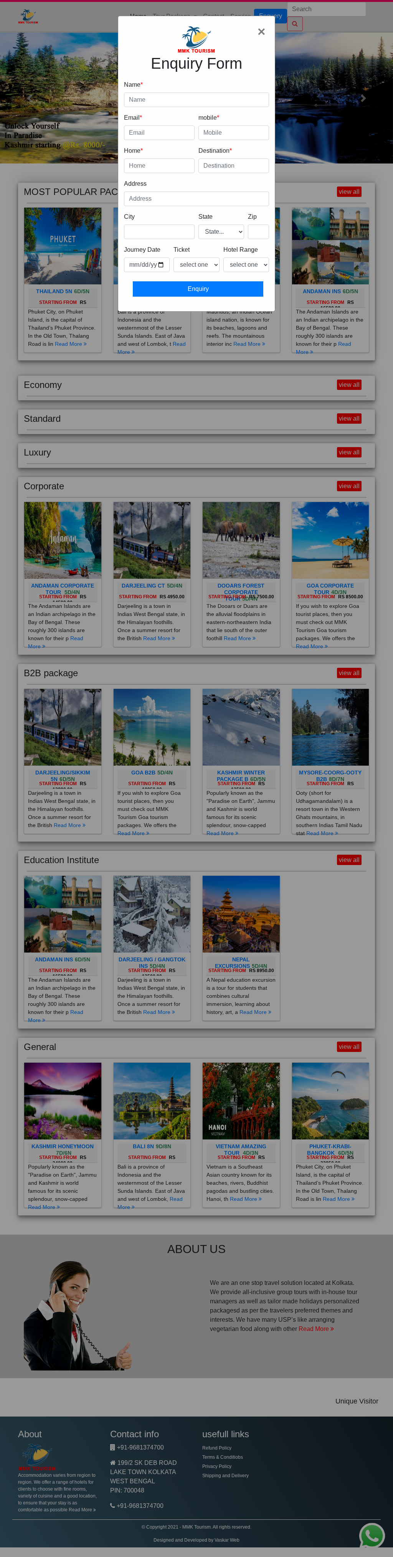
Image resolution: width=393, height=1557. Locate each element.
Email (132, 117)
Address (135, 183)
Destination (214, 150)
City (129, 216)
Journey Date (142, 249)
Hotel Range (240, 249)
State (205, 216)
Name (132, 84)
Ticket (181, 249)
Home (132, 150)
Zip (252, 216)
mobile (207, 117)
